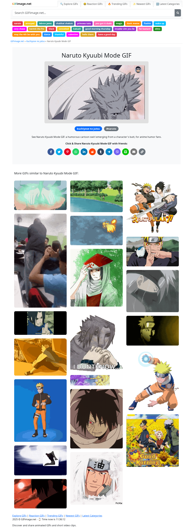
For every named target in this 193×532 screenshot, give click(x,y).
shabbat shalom (64, 23)
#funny (20, 433)
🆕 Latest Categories (168, 4)
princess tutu (84, 23)
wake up (159, 23)
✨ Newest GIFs (142, 4)
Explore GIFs (19, 515)
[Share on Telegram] (109, 151)
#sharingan (78, 439)
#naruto (111, 128)
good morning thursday (97, 28)
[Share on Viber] (117, 151)
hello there (87, 34)
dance (47, 34)
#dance (20, 438)
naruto (17, 23)
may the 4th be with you (27, 34)
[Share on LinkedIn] (84, 151)
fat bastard (144, 28)
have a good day (106, 34)
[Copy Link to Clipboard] (142, 151)
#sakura (133, 458)
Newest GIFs (73, 515)
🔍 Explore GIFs (69, 4)
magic (119, 23)
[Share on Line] (125, 151)
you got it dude (103, 23)
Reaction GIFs (37, 515)
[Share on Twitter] (59, 151)
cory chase (19, 28)
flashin (147, 23)
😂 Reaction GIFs (93, 4)
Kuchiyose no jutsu (35, 41)
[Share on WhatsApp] (75, 151)
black (51, 28)
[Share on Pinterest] (67, 151)
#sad (131, 298)
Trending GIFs (55, 515)
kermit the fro (36, 28)
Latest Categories (92, 515)
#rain (131, 303)
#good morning (136, 463)
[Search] (178, 12)
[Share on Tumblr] (100, 151)
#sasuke (77, 236)
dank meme (133, 23)
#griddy (20, 428)
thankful (59, 34)
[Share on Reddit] (92, 151)
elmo (157, 28)
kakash (77, 28)
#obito (76, 444)
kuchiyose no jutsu (88, 128)
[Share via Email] (133, 151)
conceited (64, 28)
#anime (20, 471)
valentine (73, 34)
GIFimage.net (17, 41)
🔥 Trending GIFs (117, 4)
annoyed (30, 23)
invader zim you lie (124, 28)
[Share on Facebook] (50, 151)
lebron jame (45, 23)
